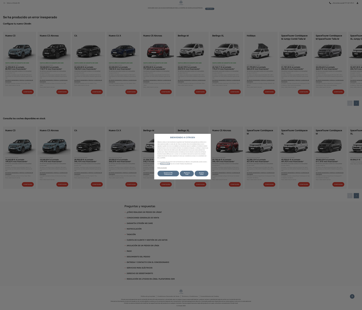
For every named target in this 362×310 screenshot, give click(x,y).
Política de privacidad (162, 167)
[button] (168, 173)
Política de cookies (165, 163)
